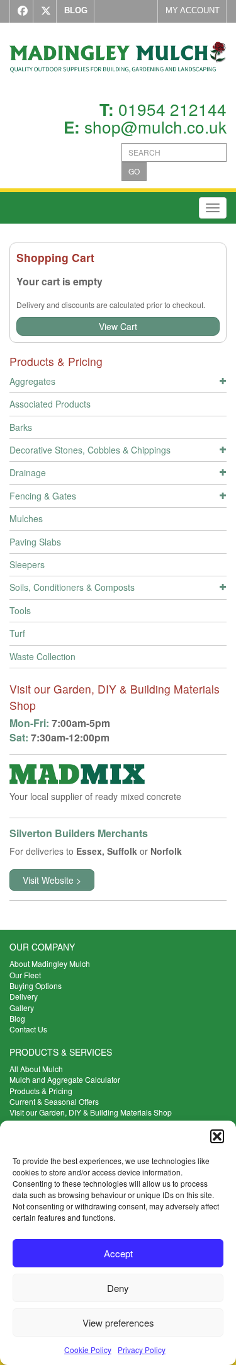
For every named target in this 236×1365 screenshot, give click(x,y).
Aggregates (32, 381)
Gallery (21, 1007)
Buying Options (35, 985)
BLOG (75, 10)
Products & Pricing (40, 1090)
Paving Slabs (35, 541)
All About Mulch (36, 1068)
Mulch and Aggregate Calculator (64, 1079)
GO (134, 171)
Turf (17, 633)
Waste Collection (42, 656)
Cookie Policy (87, 1349)
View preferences (118, 1322)
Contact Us (28, 1029)
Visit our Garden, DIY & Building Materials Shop (90, 1112)
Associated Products (50, 403)
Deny (118, 1287)
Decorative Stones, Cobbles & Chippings (90, 449)
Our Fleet (25, 974)
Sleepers (27, 564)
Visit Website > (52, 880)
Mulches (26, 518)
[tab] (118, 383)
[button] (217, 1136)
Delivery (23, 996)
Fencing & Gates (42, 495)
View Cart (118, 326)
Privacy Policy (142, 1349)
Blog (17, 1018)
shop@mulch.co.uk (155, 126)
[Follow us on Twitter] (43, 11)
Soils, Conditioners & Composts (72, 587)
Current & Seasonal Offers (54, 1101)
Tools (20, 610)
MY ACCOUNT (193, 10)
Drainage (27, 472)
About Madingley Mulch (49, 963)
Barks (20, 427)
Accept (118, 1253)
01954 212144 (172, 108)
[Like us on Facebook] (19, 11)
